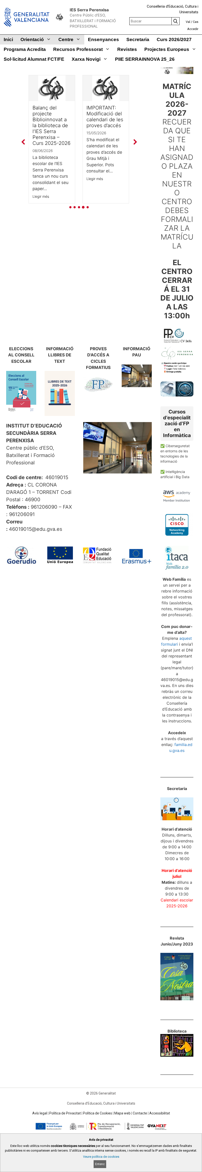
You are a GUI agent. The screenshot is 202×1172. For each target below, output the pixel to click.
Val (188, 22)
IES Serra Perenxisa (89, 9)
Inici (8, 39)
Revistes (127, 49)
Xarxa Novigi (86, 59)
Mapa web (122, 1113)
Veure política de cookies (101, 1156)
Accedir (192, 29)
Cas (195, 22)
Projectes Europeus (166, 49)
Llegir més (41, 196)
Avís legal (39, 1113)
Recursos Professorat (78, 49)
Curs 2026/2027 (174, 39)
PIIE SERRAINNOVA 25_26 (145, 59)
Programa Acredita (25, 49)
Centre (65, 39)
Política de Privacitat (65, 1113)
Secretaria (137, 39)
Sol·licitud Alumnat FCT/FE (34, 59)
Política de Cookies (97, 1113)
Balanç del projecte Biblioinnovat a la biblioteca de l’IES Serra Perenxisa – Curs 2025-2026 (51, 125)
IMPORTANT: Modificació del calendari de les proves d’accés (104, 116)
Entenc (100, 1164)
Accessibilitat (159, 1113)
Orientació (32, 39)
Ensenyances (103, 39)
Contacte (140, 1113)
